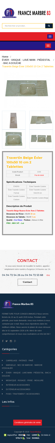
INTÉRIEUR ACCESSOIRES (18, 385)
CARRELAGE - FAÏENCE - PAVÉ (19, 360)
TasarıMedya (35, 432)
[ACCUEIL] (27, 13)
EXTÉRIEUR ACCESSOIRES (18, 389)
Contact (27, 282)
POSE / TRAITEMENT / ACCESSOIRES (23, 394)
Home (5, 56)
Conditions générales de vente (28, 422)
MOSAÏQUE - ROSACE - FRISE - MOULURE (25, 380)
